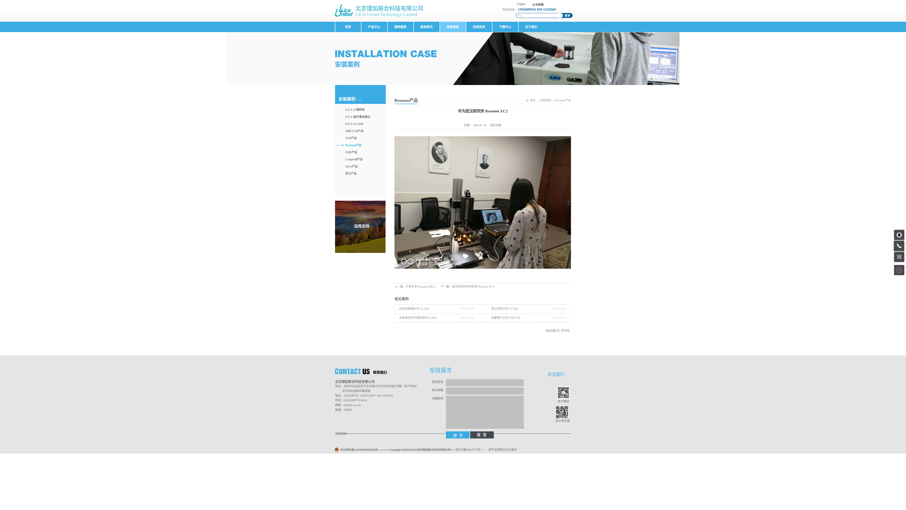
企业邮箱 (538, 4)
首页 (348, 27)
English (521, 4)
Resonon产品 (563, 100)
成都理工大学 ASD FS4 (505, 317)
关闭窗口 (552, 330)
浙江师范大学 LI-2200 (504, 308)
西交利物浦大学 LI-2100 (414, 308)
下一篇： (467, 286)
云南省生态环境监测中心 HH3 (418, 317)
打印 (565, 330)
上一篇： (415, 286)
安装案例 (545, 100)
